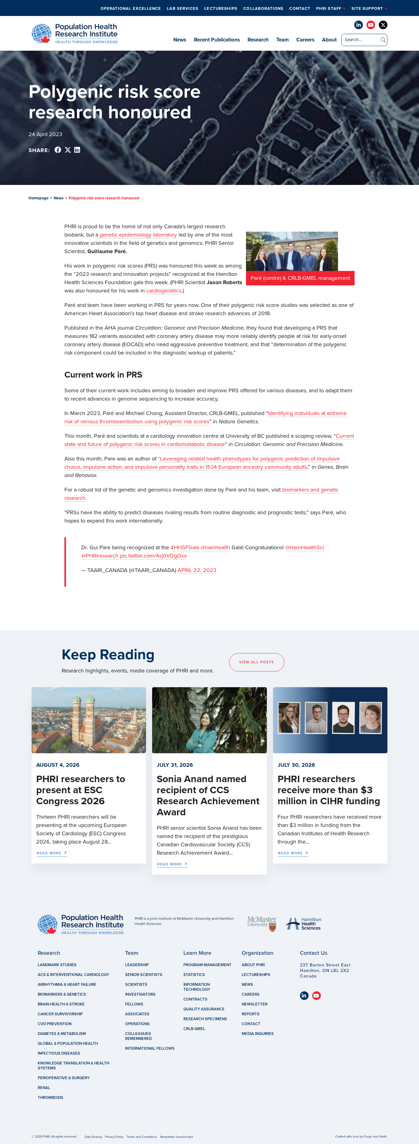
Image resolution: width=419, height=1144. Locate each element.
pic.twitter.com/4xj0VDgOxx (153, 555)
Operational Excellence (131, 8)
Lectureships (220, 8)
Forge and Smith (375, 1136)
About (329, 40)
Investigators (140, 994)
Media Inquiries (258, 1033)
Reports (250, 1014)
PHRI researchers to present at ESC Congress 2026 (80, 790)
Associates (137, 1014)
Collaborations (263, 8)
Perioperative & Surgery (64, 1077)
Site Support (367, 8)
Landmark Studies (57, 964)
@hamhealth (215, 547)
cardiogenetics (163, 290)
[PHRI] (74, 40)
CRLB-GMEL (194, 1028)
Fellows (134, 1004)
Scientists (136, 984)
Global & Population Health (68, 1043)
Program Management (207, 964)
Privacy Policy (114, 1137)
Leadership (137, 964)
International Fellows (150, 1048)
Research (258, 40)
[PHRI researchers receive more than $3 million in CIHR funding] (330, 750)
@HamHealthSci (304, 547)
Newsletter (254, 1004)
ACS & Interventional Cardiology (73, 974)
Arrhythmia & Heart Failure (67, 984)
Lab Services (182, 8)
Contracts (195, 999)
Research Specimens (205, 1019)
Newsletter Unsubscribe (176, 1137)
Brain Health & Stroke (61, 1004)
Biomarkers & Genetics (62, 994)
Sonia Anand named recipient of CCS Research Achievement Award (208, 795)
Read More (49, 853)
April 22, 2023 (197, 570)
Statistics (194, 974)
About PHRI (253, 964)
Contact (299, 8)
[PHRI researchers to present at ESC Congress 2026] (89, 750)
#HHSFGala (185, 547)
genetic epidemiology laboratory (137, 234)
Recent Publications (217, 40)
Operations (137, 1023)
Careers (305, 40)
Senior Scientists (143, 974)
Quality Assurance (204, 1009)
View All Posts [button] (256, 662)
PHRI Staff (328, 8)
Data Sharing (93, 1137)
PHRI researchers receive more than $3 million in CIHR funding (329, 790)
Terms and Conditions (142, 1137)
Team (282, 40)
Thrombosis (50, 1097)
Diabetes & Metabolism (62, 1033)
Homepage (38, 198)
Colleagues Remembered (138, 1036)
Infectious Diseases (59, 1053)
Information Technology (196, 987)
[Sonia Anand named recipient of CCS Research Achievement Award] (209, 750)
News (179, 40)
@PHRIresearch (99, 555)
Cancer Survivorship (60, 1014)
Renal (44, 1087)
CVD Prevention (54, 1023)
